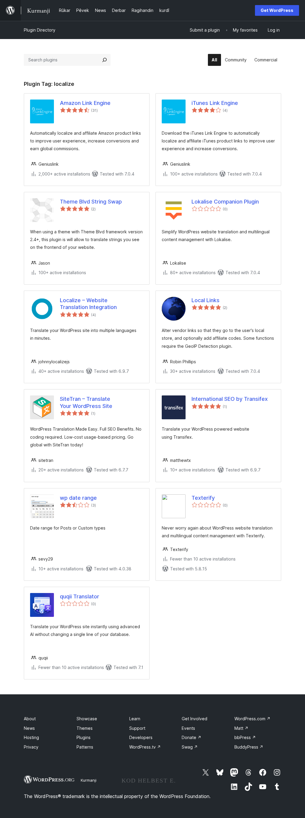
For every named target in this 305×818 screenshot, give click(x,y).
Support (137, 728)
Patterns (85, 746)
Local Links (206, 300)
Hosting (31, 737)
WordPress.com (252, 718)
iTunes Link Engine (215, 103)
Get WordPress (277, 10)
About (30, 718)
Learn (134, 718)
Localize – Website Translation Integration (88, 303)
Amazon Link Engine (85, 103)
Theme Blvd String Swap (91, 201)
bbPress (245, 737)
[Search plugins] (105, 60)
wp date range (78, 498)
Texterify (203, 498)
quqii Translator (79, 596)
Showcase (87, 718)
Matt (241, 728)
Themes (85, 728)
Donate (191, 737)
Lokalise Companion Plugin (225, 201)
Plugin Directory (39, 29)
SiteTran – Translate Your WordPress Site (86, 402)
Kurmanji (89, 780)
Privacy (31, 746)
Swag (190, 746)
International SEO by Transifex (230, 399)
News (29, 728)
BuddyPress (248, 746)
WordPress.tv (145, 746)
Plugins (84, 737)
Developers (140, 737)
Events (188, 728)
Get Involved (194, 718)
